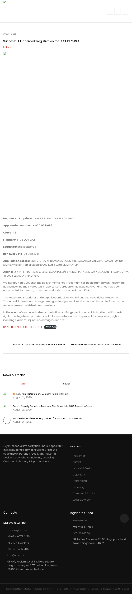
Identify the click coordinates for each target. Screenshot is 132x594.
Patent (77, 462)
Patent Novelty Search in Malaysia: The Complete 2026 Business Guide (52, 406)
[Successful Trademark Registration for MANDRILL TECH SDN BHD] (6, 423)
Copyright (79, 474)
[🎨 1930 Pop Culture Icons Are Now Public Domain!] (6, 395)
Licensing (78, 487)
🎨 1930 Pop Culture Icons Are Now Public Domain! (41, 394)
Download (50, 327)
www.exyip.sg (81, 520)
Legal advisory (82, 500)
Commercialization (84, 493)
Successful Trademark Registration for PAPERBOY (37, 344)
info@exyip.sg (81, 533)
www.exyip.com (17, 530)
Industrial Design (83, 468)
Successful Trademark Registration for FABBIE (96, 344)
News (8, 47)
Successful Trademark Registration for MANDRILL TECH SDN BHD (48, 418)
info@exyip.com (17, 555)
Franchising (80, 481)
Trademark (79, 456)
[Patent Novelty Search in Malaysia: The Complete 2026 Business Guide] (6, 408)
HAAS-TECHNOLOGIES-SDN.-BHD (22, 327)
